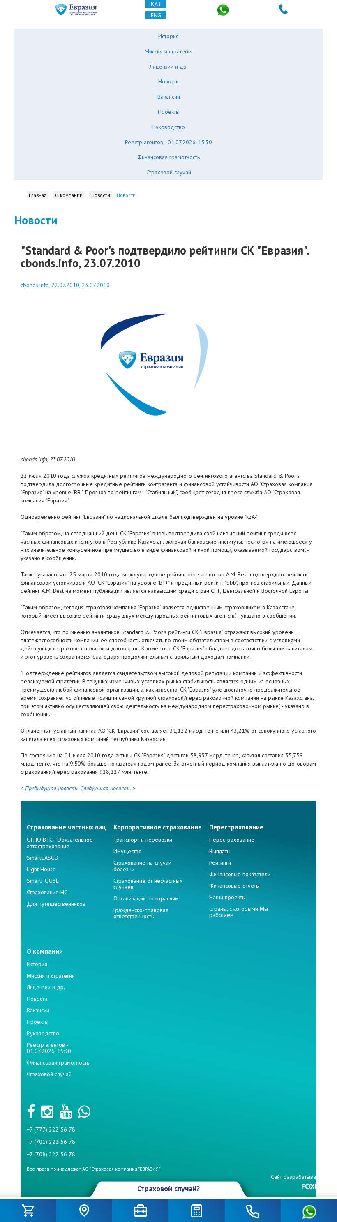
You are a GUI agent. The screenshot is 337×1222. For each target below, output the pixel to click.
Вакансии (168, 96)
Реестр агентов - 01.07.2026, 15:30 (168, 142)
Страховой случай (168, 172)
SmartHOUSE (43, 880)
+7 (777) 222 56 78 (51, 1129)
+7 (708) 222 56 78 (51, 1154)
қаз (156, 4)
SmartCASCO (42, 857)
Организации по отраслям (146, 898)
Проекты (169, 112)
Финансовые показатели (239, 874)
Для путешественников (56, 903)
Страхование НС (47, 892)
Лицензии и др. (169, 66)
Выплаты (220, 851)
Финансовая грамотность (168, 157)
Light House (41, 869)
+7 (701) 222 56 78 (51, 1142)
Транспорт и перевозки (142, 839)
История (168, 36)
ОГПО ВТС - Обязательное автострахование (60, 842)
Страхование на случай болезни (142, 866)
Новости (168, 81)
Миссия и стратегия (169, 51)
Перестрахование (231, 839)
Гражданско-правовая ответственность (140, 913)
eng (156, 15)
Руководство (168, 127)
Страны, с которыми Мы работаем (238, 912)
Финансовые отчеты (234, 885)
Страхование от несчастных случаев (147, 884)
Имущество (127, 851)
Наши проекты (227, 897)
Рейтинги (220, 862)
